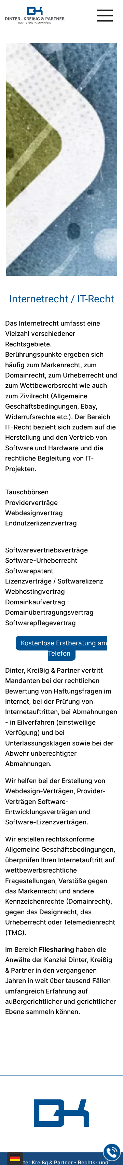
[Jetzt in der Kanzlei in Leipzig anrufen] (112, 1152)
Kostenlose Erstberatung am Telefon (64, 648)
